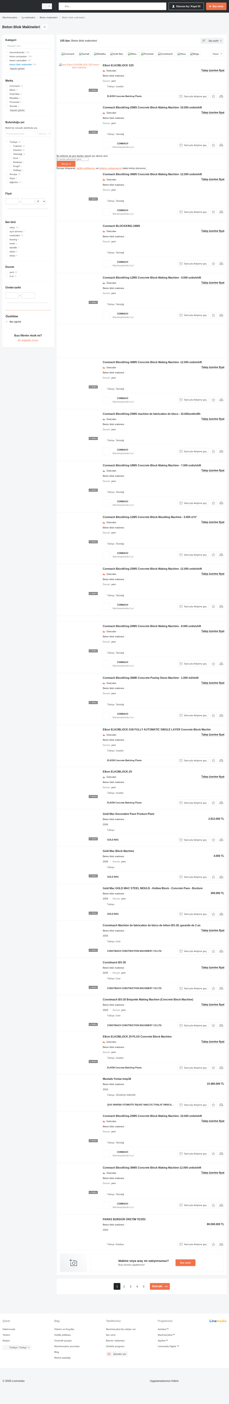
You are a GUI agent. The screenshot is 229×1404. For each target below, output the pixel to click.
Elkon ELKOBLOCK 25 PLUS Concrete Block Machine (137, 1036)
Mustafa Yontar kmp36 (117, 1078)
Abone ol (66, 164)
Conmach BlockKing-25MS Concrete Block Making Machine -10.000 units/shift (152, 107)
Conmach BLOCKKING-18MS (121, 226)
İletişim (6, 1340)
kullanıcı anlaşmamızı (110, 168)
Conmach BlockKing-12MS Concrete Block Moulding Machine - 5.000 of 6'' (150, 517)
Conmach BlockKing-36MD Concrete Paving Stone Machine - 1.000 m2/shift (150, 677)
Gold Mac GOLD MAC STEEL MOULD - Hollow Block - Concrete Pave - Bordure (153, 888)
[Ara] (62, 6)
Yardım (6, 1335)
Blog (56, 1352)
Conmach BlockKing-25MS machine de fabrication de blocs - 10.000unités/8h (152, 413)
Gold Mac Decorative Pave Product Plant (128, 813)
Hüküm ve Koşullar (64, 1329)
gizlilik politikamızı (85, 168)
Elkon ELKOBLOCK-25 (117, 771)
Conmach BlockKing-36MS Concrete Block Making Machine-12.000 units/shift (152, 1167)
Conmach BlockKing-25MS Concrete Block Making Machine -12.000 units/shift (152, 568)
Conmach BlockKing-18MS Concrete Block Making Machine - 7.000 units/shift (152, 465)
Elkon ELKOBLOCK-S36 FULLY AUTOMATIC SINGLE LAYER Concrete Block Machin (157, 729)
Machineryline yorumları (67, 1346)
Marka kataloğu (62, 1357)
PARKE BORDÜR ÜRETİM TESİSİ (124, 1219)
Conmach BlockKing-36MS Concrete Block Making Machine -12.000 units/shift (152, 174)
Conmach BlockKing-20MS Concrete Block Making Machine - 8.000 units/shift (152, 626)
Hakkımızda (9, 1329)
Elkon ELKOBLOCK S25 (118, 65)
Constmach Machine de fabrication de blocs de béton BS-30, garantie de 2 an (152, 925)
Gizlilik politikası (62, 1335)
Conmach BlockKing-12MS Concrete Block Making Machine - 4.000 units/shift (152, 277)
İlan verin (185, 1262)
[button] (213, 96)
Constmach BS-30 (114, 962)
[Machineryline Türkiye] (20, 6)
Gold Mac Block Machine (118, 851)
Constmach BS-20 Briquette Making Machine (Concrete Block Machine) (148, 999)
